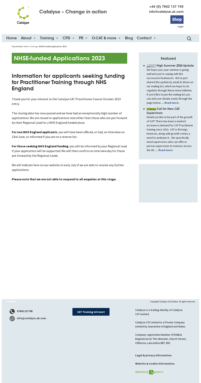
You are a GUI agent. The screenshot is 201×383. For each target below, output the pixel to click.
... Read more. (170, 102)
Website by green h (149, 372)
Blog (129, 38)
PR (81, 38)
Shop (177, 19)
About (26, 38)
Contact (144, 38)
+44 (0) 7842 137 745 (166, 7)
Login (181, 26)
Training (47, 38)
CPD (66, 38)
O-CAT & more (104, 38)
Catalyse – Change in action (73, 11)
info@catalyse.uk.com (166, 12)
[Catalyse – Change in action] (23, 14)
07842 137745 (24, 311)
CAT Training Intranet (91, 312)
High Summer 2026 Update (175, 65)
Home (11, 38)
